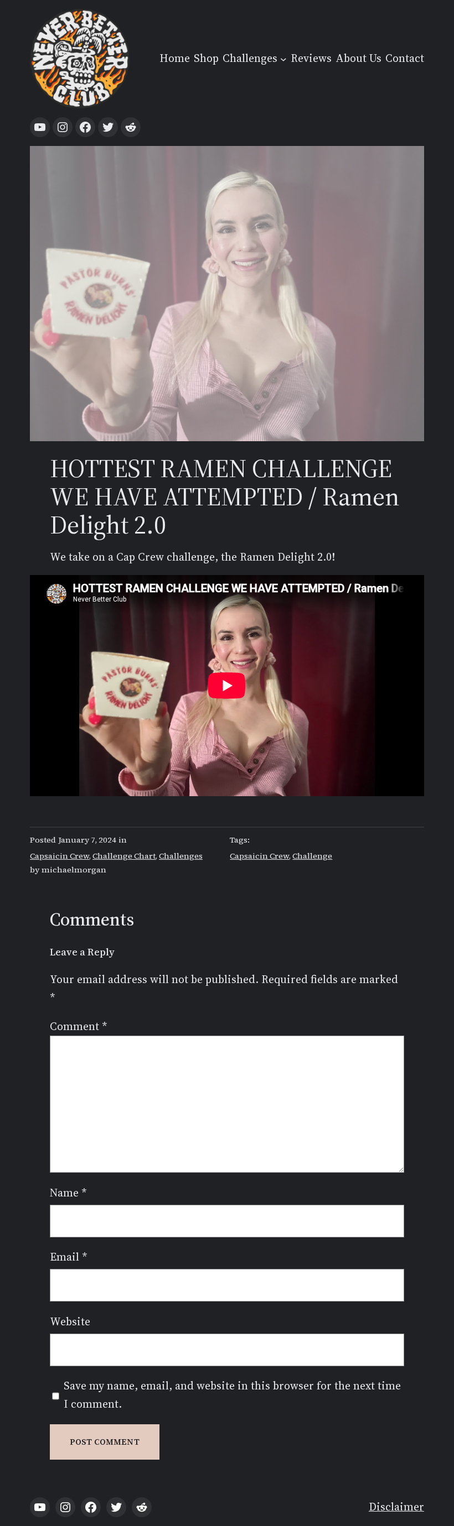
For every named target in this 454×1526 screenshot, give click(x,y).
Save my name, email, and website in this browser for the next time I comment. (232, 1395)
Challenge (312, 855)
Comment (78, 1026)
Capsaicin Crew (59, 855)
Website (70, 1321)
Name (68, 1192)
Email (68, 1257)
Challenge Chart (124, 855)
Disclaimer (396, 1506)
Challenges (181, 855)
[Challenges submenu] (283, 58)
